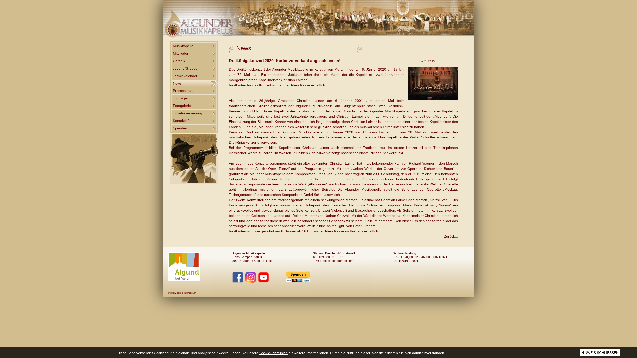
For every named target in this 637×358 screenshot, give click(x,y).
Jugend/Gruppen (186, 68)
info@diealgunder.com (338, 261)
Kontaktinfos (182, 121)
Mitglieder (180, 53)
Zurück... (451, 236)
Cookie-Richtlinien (273, 353)
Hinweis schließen (600, 353)
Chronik (179, 61)
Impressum (190, 292)
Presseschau (183, 91)
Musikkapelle (183, 46)
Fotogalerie (182, 106)
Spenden (180, 128)
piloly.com (175, 292)
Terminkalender (185, 76)
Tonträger (180, 98)
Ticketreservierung (187, 113)
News (177, 83)
